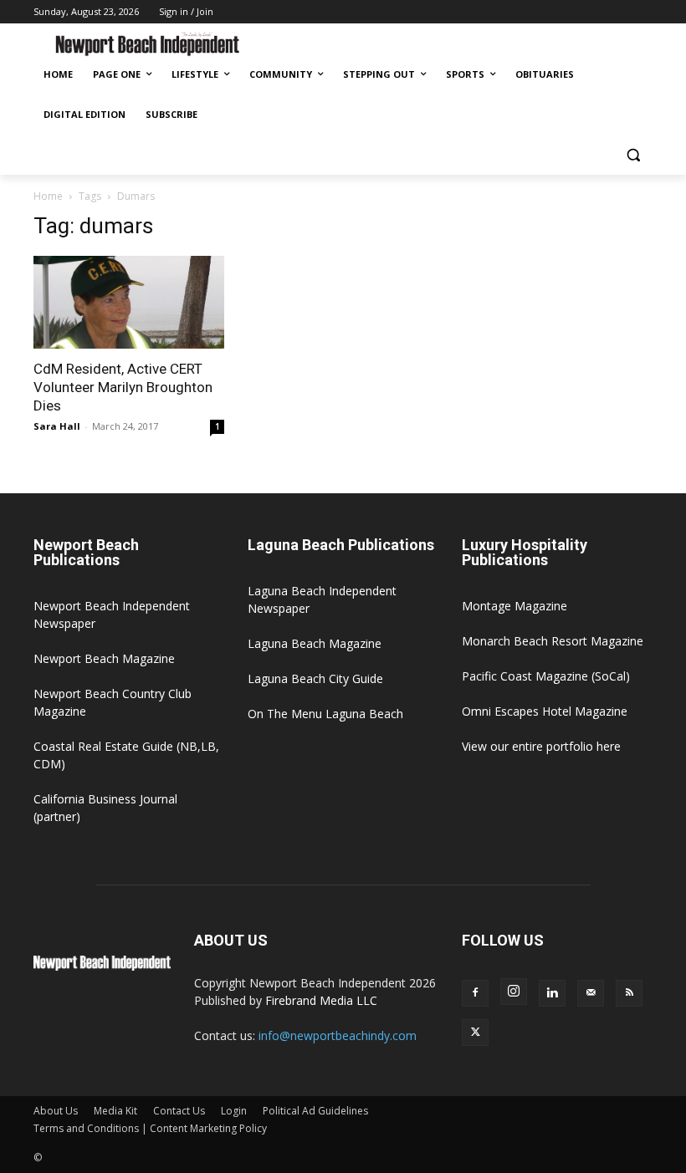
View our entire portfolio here (541, 746)
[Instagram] (513, 991)
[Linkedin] (552, 993)
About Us (55, 1111)
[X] (475, 1032)
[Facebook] (475, 993)
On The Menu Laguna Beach (325, 714)
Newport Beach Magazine (104, 658)
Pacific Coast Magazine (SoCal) (546, 676)
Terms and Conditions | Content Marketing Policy (150, 1128)
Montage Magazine (514, 606)
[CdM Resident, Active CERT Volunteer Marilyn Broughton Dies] (128, 302)
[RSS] (629, 993)
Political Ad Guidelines (315, 1111)
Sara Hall (56, 426)
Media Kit (115, 1111)
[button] (633, 155)
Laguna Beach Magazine (314, 643)
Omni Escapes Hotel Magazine (544, 711)
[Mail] (590, 993)
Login (234, 1111)
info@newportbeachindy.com (338, 1035)
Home (48, 196)
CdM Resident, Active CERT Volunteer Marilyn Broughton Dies (122, 387)
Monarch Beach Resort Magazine (552, 641)
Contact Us (179, 1111)
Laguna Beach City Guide (315, 678)
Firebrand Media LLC (321, 1000)
